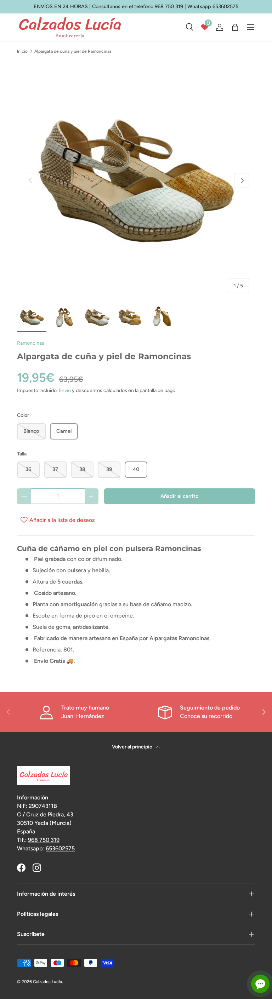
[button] (235, 27)
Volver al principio (132, 747)
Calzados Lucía (47, 981)
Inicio (22, 51)
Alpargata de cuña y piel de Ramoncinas (73, 51)
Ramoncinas (30, 343)
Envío (65, 390)
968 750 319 (169, 6)
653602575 (225, 6)
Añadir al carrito (179, 496)
